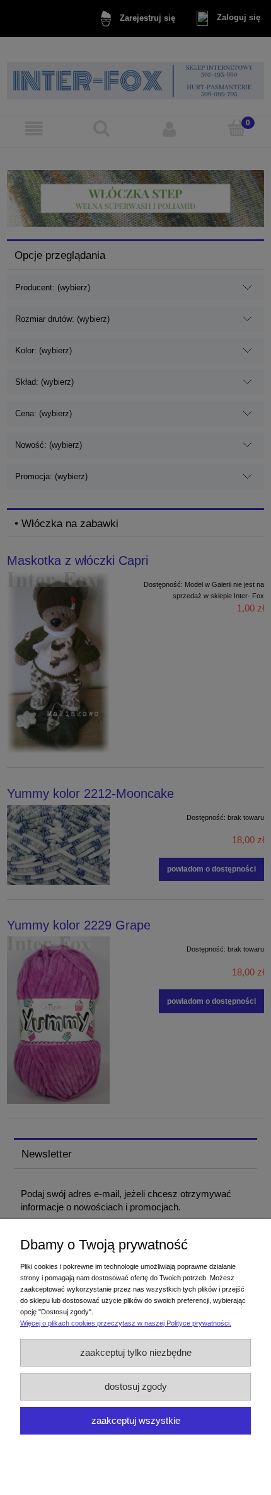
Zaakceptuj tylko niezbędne (136, 1352)
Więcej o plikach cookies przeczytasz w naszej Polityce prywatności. (125, 1323)
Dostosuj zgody (136, 1386)
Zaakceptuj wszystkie (135, 1420)
